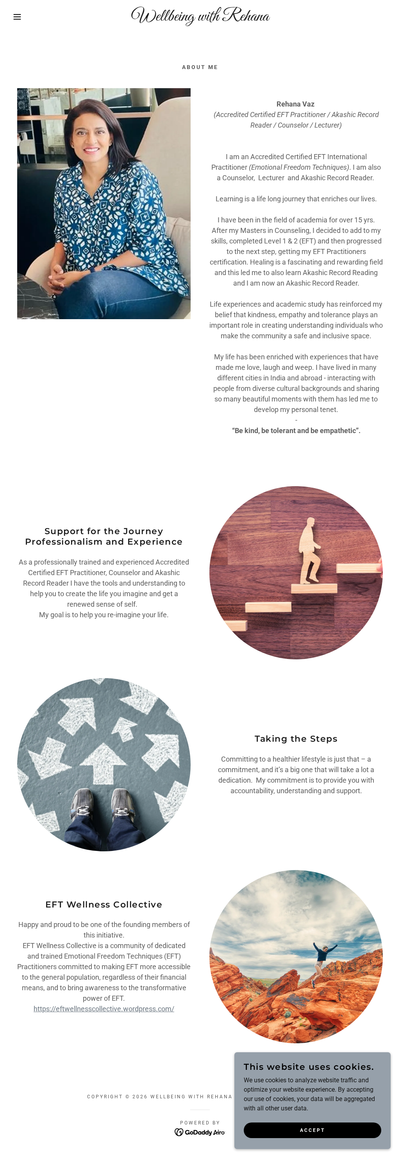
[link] (199, 18)
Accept (312, 1130)
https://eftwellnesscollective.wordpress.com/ (104, 1009)
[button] (19, 17)
